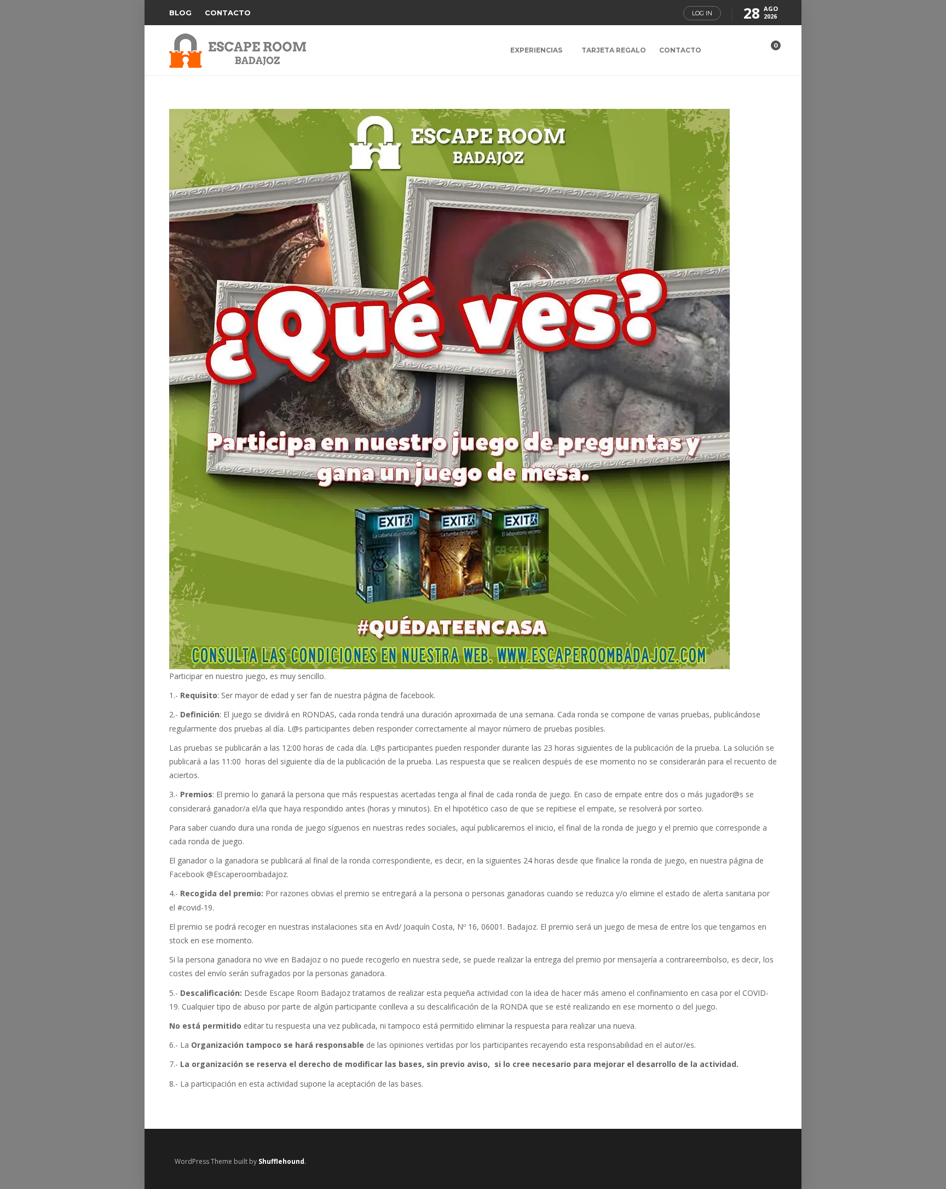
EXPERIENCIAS (536, 50)
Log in (702, 13)
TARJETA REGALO (613, 50)
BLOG (180, 12)
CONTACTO (228, 12)
